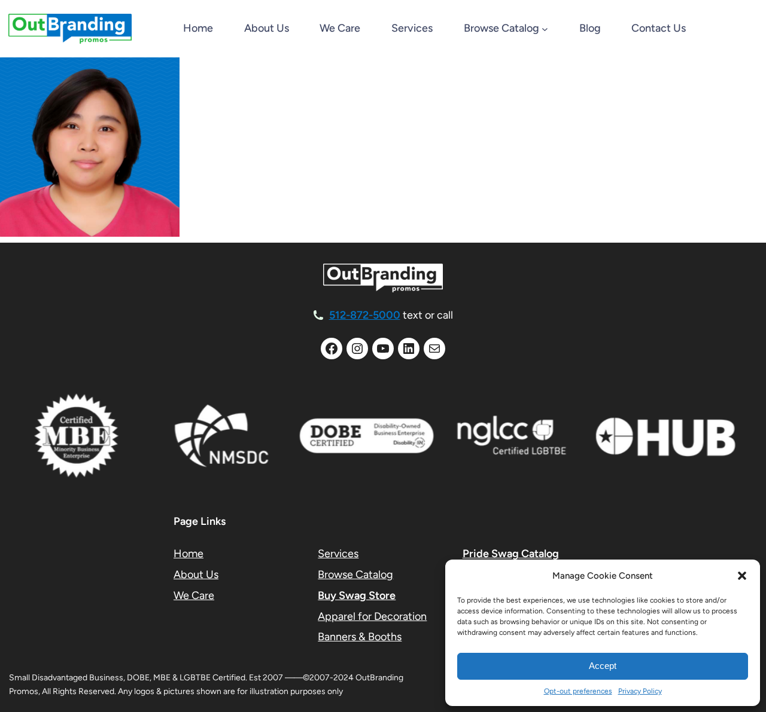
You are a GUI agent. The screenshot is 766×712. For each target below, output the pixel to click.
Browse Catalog (355, 574)
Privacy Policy (640, 691)
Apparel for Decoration (372, 616)
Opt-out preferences (578, 691)
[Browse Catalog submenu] (545, 29)
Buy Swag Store (357, 595)
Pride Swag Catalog (511, 553)
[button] (742, 576)
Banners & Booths (360, 636)
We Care (194, 595)
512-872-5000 (364, 315)
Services (338, 553)
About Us (196, 574)
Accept (602, 666)
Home (198, 28)
